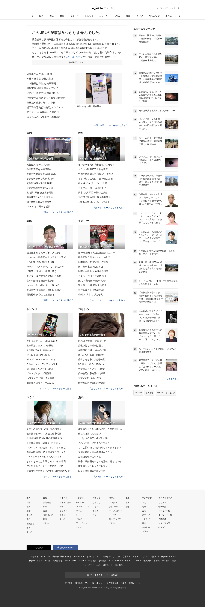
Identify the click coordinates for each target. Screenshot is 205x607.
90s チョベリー (116, 519)
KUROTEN (45, 556)
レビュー (80, 502)
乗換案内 (147, 560)
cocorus (82, 560)
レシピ (128, 560)
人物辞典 (162, 519)
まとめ (29, 515)
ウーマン (119, 560)
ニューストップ (161, 8)
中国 (28, 528)
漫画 (128, 16)
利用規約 (78, 583)
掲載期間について (77, 62)
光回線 (47, 560)
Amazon (138, 392)
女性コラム (114, 506)
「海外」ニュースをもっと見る (108, 207)
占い (111, 560)
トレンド (89, 16)
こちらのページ (74, 56)
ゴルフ (62, 515)
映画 (45, 506)
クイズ (140, 16)
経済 (28, 506)
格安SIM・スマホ (168, 556)
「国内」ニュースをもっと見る (56, 212)
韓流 (45, 519)
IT (77, 515)
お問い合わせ (134, 583)
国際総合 (30, 524)
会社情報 (68, 583)
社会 (28, 502)
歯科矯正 (166, 560)
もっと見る (171, 378)
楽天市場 (149, 392)
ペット (95, 515)
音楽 (45, 511)
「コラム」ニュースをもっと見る (55, 476)
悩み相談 (92, 560)
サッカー (63, 511)
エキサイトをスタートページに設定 (102, 575)
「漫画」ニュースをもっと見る (108, 476)
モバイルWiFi (70, 560)
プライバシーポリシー (94, 583)
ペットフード (88, 565)
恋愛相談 (102, 560)
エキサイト (175, 8)
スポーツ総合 (65, 502)
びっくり (96, 502)
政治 (28, 511)
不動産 (157, 560)
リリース (162, 502)
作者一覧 (162, 506)
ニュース (29, 16)
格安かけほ (57, 560)
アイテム (136, 556)
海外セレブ (48, 515)
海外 (52, 16)
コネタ (95, 506)
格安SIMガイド (35, 560)
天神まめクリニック (111, 556)
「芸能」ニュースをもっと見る (56, 300)
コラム (117, 16)
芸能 (62, 16)
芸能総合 (47, 502)
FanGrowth (79, 556)
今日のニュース (173, 16)
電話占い (155, 556)
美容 (174, 560)
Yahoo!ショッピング (166, 392)
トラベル (113, 515)
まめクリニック (93, 556)
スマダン (113, 502)
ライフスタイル (116, 511)
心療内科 (126, 556)
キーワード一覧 (165, 515)
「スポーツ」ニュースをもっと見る (106, 300)
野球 (61, 506)
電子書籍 (119, 565)
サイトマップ (164, 523)
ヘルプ (161, 527)
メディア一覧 (164, 511)
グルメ (79, 519)
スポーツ (74, 16)
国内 (41, 16)
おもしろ (103, 16)
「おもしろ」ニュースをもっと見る (106, 388)
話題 (128, 506)
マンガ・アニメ (83, 506)
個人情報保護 (112, 583)
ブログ (146, 556)
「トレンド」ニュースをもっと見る (54, 388)
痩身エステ (108, 565)
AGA (98, 565)
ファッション (82, 523)
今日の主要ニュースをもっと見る (110, 125)
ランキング (154, 16)
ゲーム (79, 511)
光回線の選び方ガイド (62, 556)
